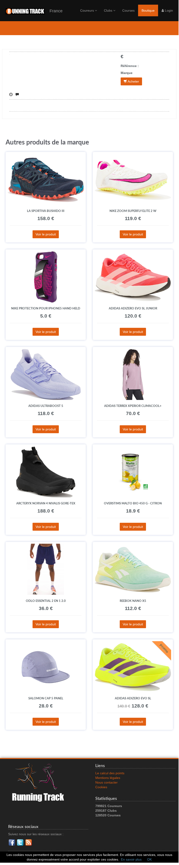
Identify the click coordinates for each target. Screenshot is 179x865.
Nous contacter (106, 782)
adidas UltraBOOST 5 (45, 406)
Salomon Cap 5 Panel (45, 698)
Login (168, 10)
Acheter (133, 81)
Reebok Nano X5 (133, 601)
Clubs (108, 10)
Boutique (148, 10)
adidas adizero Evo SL (133, 698)
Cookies (101, 787)
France (54, 11)
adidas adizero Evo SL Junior (133, 308)
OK (149, 859)
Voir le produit (46, 234)
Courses (128, 10)
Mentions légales (107, 778)
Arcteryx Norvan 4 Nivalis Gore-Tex (45, 503)
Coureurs (87, 10)
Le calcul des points (109, 773)
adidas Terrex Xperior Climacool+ (133, 406)
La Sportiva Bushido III (45, 211)
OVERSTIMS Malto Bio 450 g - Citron (133, 503)
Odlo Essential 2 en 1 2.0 (46, 601)
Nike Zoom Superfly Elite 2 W (132, 211)
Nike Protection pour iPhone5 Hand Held (45, 308)
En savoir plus (131, 859)
